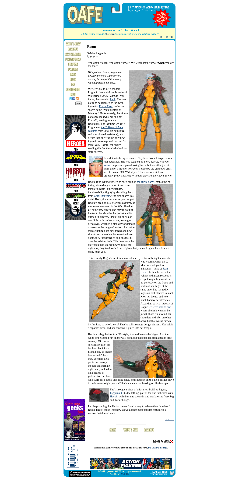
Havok (113, 396)
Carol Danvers (102, 195)
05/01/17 (169, 419)
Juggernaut (116, 392)
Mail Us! (125, 474)
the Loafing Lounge (157, 447)
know (107, 165)
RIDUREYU (166, 37)
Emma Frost (106, 106)
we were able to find (160, 307)
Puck (112, 99)
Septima (110, 34)
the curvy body (145, 181)
